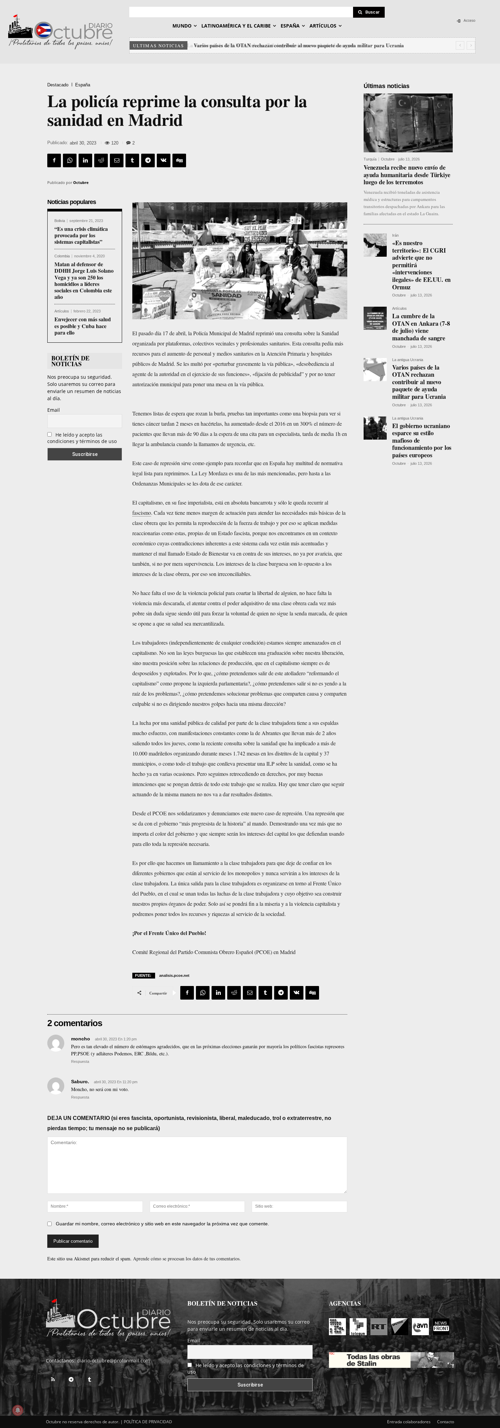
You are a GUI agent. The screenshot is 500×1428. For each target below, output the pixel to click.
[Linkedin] (85, 160)
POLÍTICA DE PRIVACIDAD (148, 1422)
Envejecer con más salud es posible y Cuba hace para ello (82, 325)
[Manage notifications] (17, 1410)
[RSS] (53, 1380)
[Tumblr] (132, 160)
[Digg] (179, 160)
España (82, 85)
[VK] (163, 160)
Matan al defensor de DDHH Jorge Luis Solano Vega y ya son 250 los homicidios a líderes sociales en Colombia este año (84, 280)
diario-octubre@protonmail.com (113, 1360)
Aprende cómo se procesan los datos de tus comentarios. (187, 1258)
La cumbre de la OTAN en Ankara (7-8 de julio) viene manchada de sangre (421, 326)
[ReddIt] (101, 160)
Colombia (62, 256)
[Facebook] (54, 160)
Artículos (61, 311)
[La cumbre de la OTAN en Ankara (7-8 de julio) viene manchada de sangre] (375, 318)
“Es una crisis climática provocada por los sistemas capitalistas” (81, 235)
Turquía (370, 159)
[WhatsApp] (70, 160)
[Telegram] (148, 160)
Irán (395, 235)
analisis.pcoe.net (174, 975)
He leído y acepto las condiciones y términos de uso (82, 437)
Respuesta (80, 1061)
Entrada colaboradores (409, 1422)
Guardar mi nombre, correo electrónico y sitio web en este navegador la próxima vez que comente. (162, 1223)
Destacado (57, 85)
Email (53, 410)
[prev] (460, 45)
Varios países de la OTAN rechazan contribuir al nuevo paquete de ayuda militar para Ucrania (298, 45)
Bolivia (59, 221)
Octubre (81, 182)
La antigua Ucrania (407, 360)
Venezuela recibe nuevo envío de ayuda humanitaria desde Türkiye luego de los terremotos (407, 174)
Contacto (445, 1422)
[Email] (116, 160)
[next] (471, 45)
